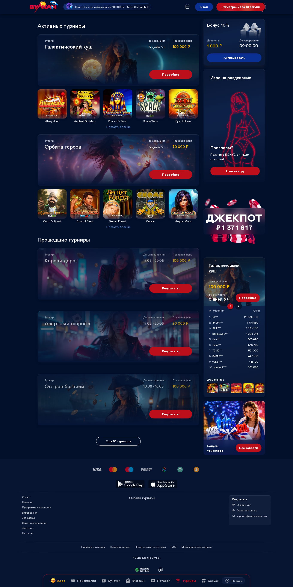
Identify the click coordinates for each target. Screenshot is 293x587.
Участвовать (52, 117)
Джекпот (27, 528)
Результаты (170, 288)
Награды (27, 533)
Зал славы (28, 517)
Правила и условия (93, 547)
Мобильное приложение (196, 547)
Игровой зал (29, 512)
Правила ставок (120, 547)
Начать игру (235, 171)
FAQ (173, 547)
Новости (27, 502)
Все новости (248, 448)
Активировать (234, 58)
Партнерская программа (150, 547)
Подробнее (170, 74)
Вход (204, 7)
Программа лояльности (36, 507)
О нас (25, 497)
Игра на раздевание (34, 523)
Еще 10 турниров (118, 441)
